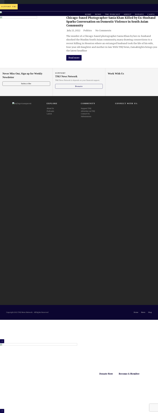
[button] (151, 14)
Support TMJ (86, 108)
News (143, 312)
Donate (79, 86)
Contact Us (85, 114)
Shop (150, 312)
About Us (50, 108)
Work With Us (116, 73)
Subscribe (26, 84)
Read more (74, 57)
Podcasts (50, 111)
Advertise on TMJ (88, 111)
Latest (49, 114)
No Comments (103, 30)
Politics (87, 30)
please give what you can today (114, 335)
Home (136, 312)
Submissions (86, 116)
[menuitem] (2, 2)
